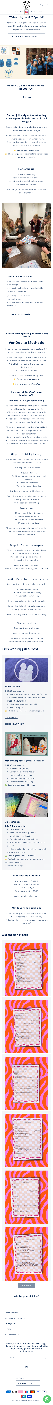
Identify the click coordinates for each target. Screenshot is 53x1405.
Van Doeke (22, 1400)
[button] (5, 4)
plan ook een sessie (20, 314)
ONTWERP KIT (11, 717)
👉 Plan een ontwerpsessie (26, 379)
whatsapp (26, 97)
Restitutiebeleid (11, 1313)
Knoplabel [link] (26, 1285)
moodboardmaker (12, 1335)
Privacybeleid (11, 1324)
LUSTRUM (9, 1329)
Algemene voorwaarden (15, 1318)
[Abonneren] (45, 1358)
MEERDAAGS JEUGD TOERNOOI (26, 36)
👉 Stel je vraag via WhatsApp (26, 384)
